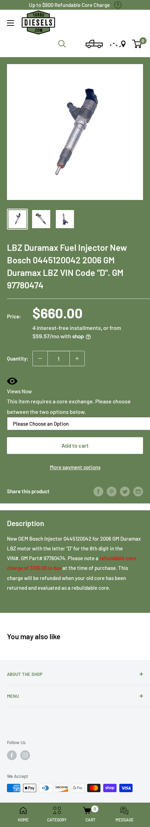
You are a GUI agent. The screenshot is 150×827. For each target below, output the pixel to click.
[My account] (75, 44)
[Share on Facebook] (98, 491)
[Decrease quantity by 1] (40, 358)
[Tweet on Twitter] (125, 491)
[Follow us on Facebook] (12, 755)
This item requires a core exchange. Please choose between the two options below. (69, 406)
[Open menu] (10, 23)
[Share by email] (138, 491)
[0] (137, 44)
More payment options (75, 467)
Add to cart (75, 445)
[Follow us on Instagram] (25, 755)
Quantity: (17, 358)
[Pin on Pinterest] (112, 491)
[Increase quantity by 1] (77, 358)
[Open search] (62, 44)
